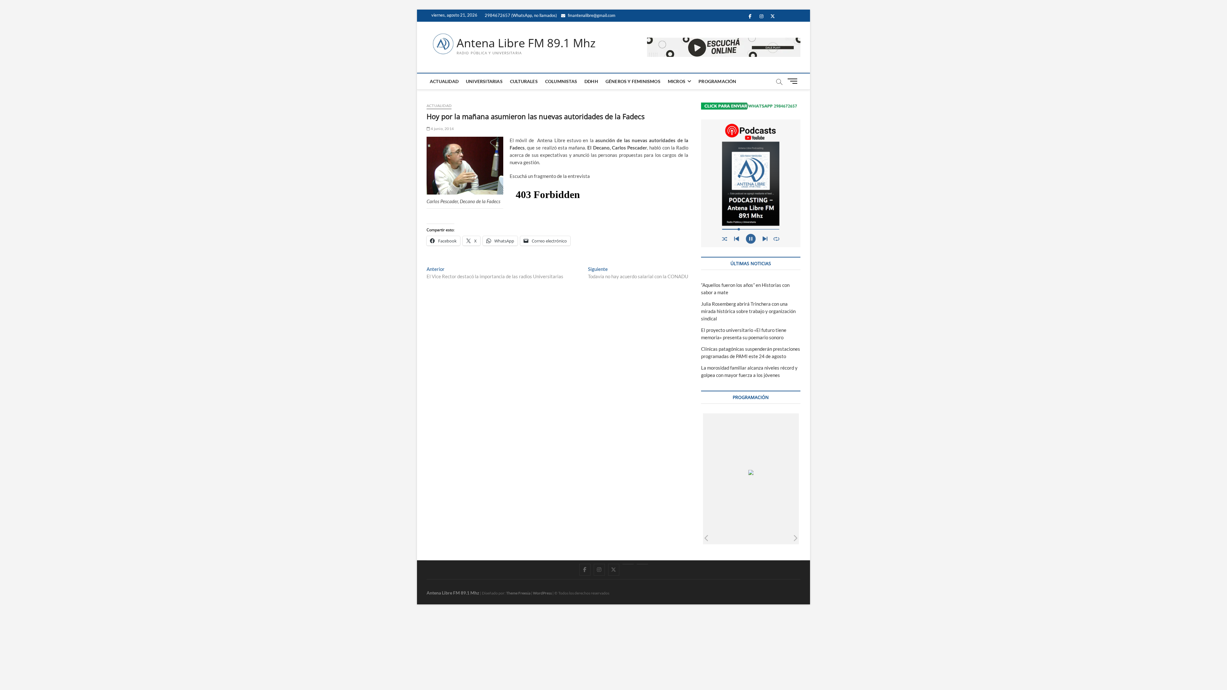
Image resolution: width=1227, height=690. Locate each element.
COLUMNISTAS (561, 81)
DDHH (591, 81)
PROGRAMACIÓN (717, 81)
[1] (710, 538)
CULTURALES (524, 81)
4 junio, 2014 (442, 128)
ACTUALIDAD (444, 81)
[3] (757, 538)
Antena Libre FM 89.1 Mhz (526, 43)
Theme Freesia (518, 593)
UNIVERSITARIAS (484, 81)
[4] (780, 538)
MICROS (676, 81)
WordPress (542, 593)
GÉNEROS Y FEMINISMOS (633, 81)
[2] (733, 538)
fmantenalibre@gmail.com (591, 15)
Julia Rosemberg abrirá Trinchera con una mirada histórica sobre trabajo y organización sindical (748, 311)
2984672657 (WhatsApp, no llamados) (520, 15)
